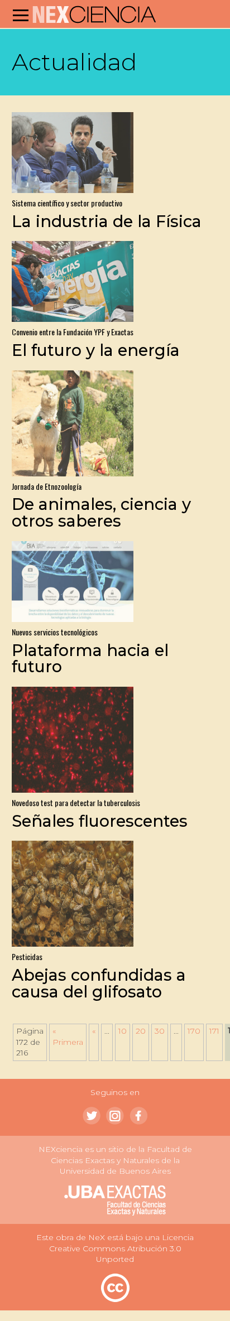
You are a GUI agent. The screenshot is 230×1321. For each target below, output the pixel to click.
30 (160, 1031)
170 (194, 1031)
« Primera (67, 1036)
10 (122, 1031)
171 (214, 1031)
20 (141, 1031)
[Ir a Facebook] (138, 1116)
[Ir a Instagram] (115, 1116)
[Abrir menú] (20, 15)
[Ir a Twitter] (91, 1116)
